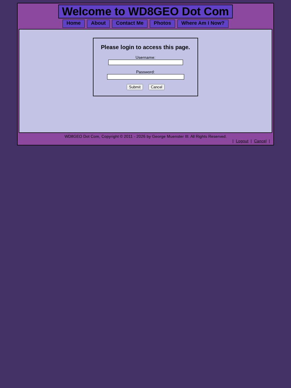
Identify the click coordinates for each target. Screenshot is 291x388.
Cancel (260, 141)
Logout (242, 141)
